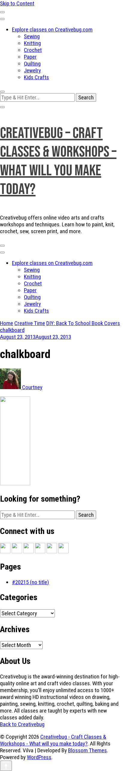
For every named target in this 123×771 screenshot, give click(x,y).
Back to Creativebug (22, 724)
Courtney (31, 387)
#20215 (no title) (30, 582)
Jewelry (32, 70)
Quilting (32, 63)
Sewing (32, 36)
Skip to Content (17, 3)
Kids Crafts (36, 77)
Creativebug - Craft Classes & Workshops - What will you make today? (53, 740)
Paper (30, 56)
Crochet (33, 50)
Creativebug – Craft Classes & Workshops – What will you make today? (58, 161)
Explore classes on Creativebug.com (52, 29)
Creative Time (29, 323)
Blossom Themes (87, 750)
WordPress (39, 757)
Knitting (32, 43)
